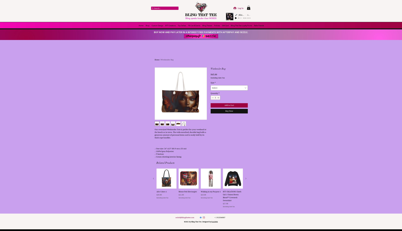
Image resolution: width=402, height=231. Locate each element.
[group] (199, 188)
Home (157, 60)
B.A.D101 (214, 222)
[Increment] (218, 114)
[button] (248, 8)
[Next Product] (246, 178)
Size (213, 99)
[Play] (236, 18)
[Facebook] (201, 218)
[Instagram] (204, 218)
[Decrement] (212, 114)
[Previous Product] (153, 178)
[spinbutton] (215, 114)
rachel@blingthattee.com (184, 218)
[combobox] (229, 104)
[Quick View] (167, 179)
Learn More (220, 83)
